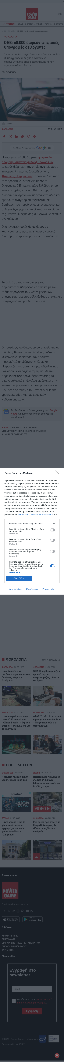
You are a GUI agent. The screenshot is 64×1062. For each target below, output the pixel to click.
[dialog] (32, 531)
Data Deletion (15, 589)
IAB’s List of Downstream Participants (35, 514)
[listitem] (32, 523)
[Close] (58, 473)
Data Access (32, 589)
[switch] (52, 529)
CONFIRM (19, 578)
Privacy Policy (48, 589)
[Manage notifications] (57, 1055)
